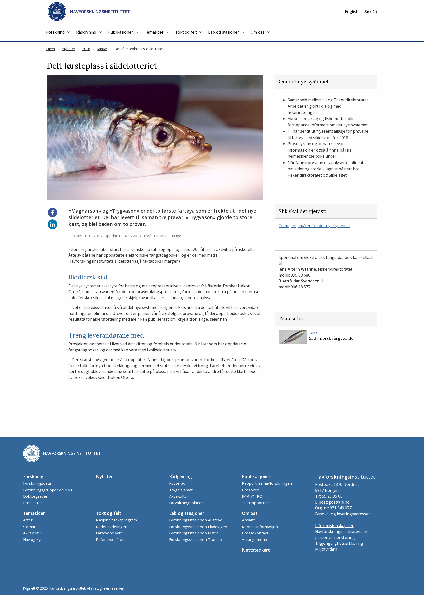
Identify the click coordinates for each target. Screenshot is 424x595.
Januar (102, 48)
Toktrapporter (255, 502)
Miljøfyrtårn (326, 549)
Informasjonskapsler (334, 525)
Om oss (250, 513)
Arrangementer (256, 539)
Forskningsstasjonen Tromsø (195, 539)
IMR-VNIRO (252, 496)
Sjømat (29, 526)
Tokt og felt (108, 513)
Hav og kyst (33, 539)
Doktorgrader (35, 496)
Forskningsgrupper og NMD (48, 489)
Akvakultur (178, 496)
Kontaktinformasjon (260, 526)
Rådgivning (180, 476)
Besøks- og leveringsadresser (342, 514)
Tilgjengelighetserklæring (339, 543)
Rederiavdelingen (111, 526)
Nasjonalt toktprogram (116, 520)
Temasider (34, 513)
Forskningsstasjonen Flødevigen (198, 526)
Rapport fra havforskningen (267, 483)
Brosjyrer (250, 489)
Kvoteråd (177, 483)
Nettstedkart (256, 550)
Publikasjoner (256, 476)
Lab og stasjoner (186, 513)
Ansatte (249, 520)
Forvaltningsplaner (186, 502)
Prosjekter (32, 502)
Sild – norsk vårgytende (331, 338)
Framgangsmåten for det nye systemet (314, 225)
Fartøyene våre (109, 533)
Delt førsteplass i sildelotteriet (139, 48)
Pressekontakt (255, 533)
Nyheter (68, 48)
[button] (371, 12)
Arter (28, 520)
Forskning (33, 476)
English (351, 11)
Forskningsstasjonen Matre (194, 533)
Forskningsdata (37, 483)
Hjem (50, 48)
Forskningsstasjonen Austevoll (196, 520)
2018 (86, 48)
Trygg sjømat (181, 489)
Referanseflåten (110, 539)
